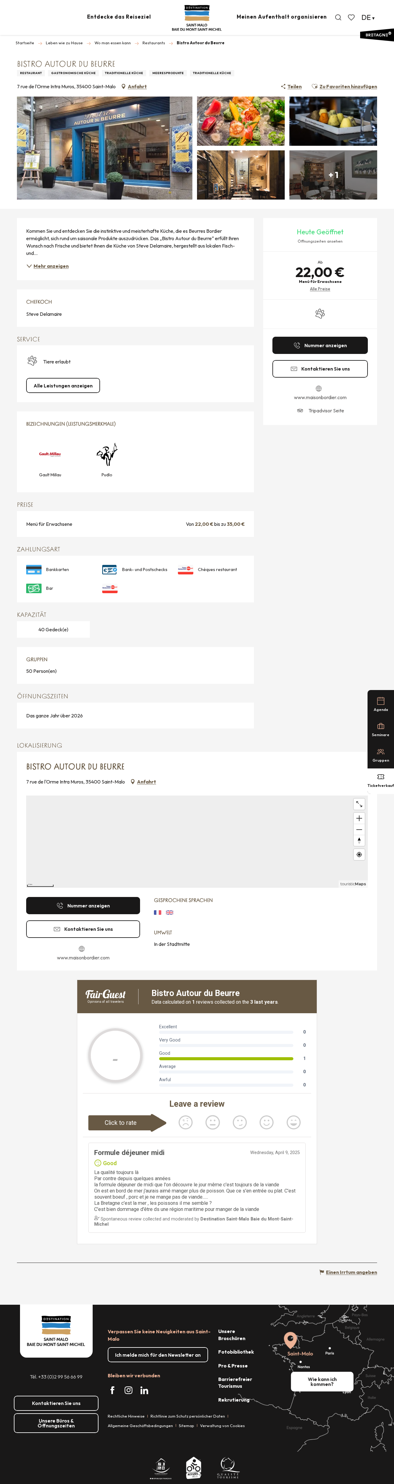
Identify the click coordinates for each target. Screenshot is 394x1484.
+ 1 (333, 174)
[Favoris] (352, 17)
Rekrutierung (234, 1400)
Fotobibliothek (236, 1352)
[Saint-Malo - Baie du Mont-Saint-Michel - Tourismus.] (197, 18)
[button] (338, 17)
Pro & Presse (233, 1366)
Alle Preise (320, 289)
